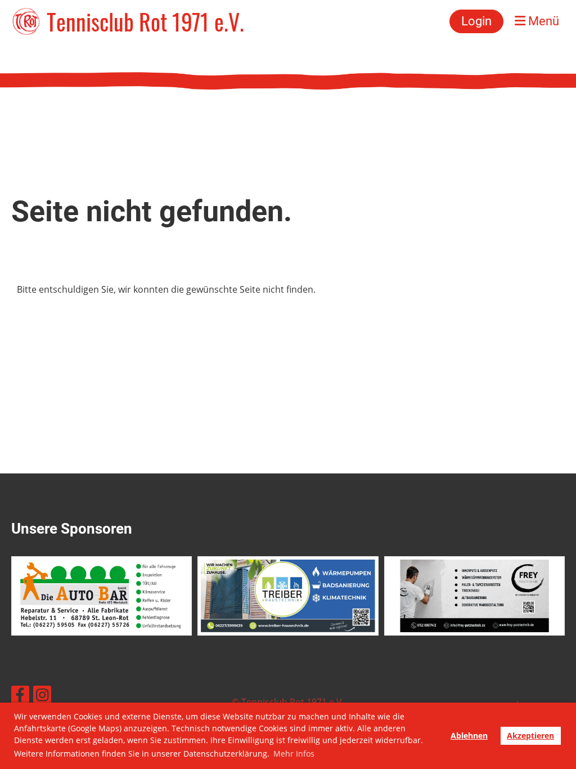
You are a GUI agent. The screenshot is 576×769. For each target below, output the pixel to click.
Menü (542, 21)
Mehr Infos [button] (293, 753)
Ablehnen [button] (469, 735)
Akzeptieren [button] (530, 735)
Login (476, 21)
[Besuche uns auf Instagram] (42, 697)
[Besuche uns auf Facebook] (20, 697)
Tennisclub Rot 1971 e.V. (145, 21)
